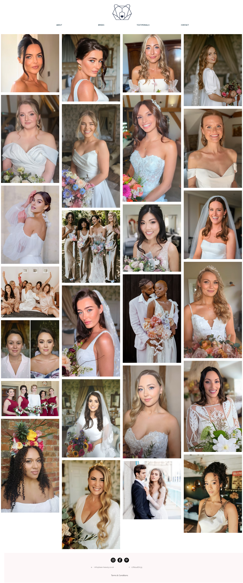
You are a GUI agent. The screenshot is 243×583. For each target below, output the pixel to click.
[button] (101, 25)
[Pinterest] (126, 560)
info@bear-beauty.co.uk (104, 567)
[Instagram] (113, 560)
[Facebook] (119, 560)
